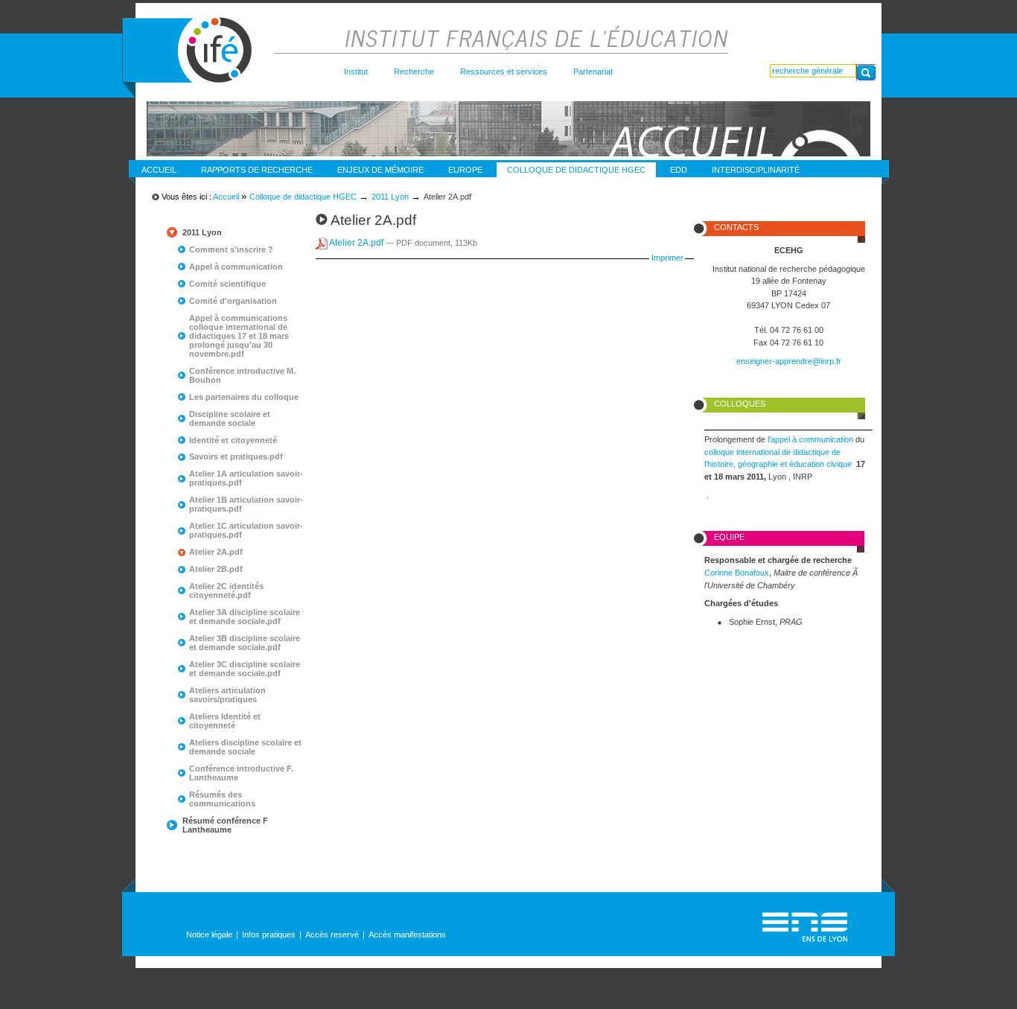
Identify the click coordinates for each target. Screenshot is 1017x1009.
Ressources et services (503, 71)
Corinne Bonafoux (736, 572)
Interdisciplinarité (756, 169)
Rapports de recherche (257, 169)
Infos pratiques (269, 934)
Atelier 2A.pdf (357, 243)
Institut (356, 71)
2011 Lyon (390, 196)
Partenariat (593, 71)
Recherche (414, 71)
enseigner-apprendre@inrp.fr (788, 361)
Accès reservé (332, 934)
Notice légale (209, 934)
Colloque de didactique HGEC (576, 169)
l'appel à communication (811, 439)
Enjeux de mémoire (380, 169)
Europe (465, 169)
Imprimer (667, 257)
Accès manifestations (407, 934)
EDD (678, 169)
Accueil (158, 169)
